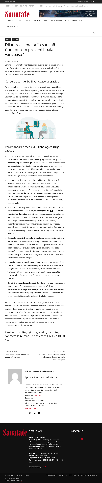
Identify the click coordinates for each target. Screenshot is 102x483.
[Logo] (22, 13)
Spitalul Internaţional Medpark (39, 371)
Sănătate (15, 39)
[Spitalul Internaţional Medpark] (15, 392)
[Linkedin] (34, 412)
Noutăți (8, 39)
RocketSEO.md (15, 481)
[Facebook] (26, 412)
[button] (94, 33)
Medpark (37, 395)
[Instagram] (30, 412)
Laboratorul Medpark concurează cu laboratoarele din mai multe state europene (51, 357)
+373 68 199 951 (48, 460)
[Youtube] (39, 412)
